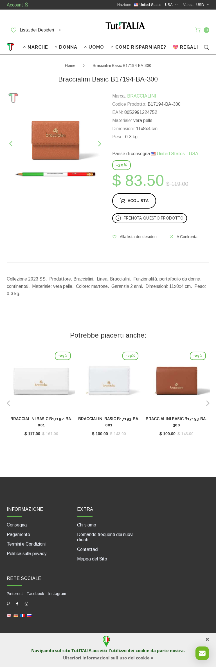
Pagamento (18, 534)
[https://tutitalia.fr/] (22, 615)
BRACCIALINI (141, 96)
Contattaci (87, 549)
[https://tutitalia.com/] (9, 615)
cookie (142, 650)
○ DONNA (66, 47)
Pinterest (15, 593)
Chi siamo (86, 525)
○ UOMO (94, 47)
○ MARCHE (35, 47)
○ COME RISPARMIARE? (138, 47)
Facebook (35, 593)
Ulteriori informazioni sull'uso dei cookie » (108, 658)
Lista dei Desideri (40, 30)
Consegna (17, 525)
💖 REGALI (185, 47)
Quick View (41, 382)
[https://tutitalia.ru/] (29, 615)
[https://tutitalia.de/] (16, 615)
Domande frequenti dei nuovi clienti (105, 537)
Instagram (57, 593)
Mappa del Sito (92, 559)
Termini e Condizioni (26, 544)
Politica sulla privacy (26, 553)
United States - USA (177, 153)
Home (70, 65)
